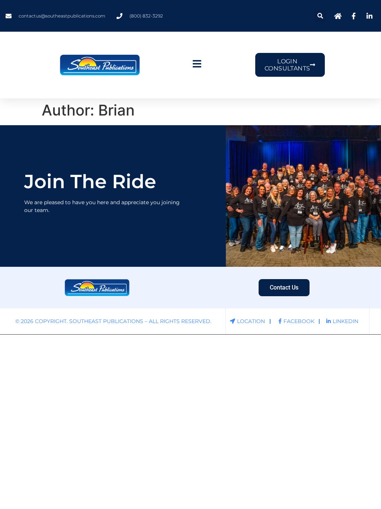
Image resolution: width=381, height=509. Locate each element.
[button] (320, 16)
